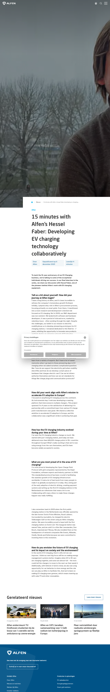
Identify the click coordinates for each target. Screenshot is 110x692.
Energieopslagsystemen (65, 684)
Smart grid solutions (63, 687)
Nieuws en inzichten (14, 684)
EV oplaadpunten (63, 680)
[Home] (32, 202)
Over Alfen (10, 680)
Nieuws (38, 202)
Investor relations (12, 691)
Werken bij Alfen (12, 687)
